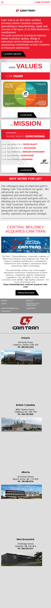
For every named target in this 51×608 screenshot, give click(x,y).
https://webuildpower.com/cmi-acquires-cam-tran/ (25, 285)
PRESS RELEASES (26, 293)
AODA (4, 304)
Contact (6, 311)
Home (4, 301)
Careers (31, 308)
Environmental (10, 308)
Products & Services (32, 304)
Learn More (26, 115)
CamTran (25, 10)
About (29, 301)
